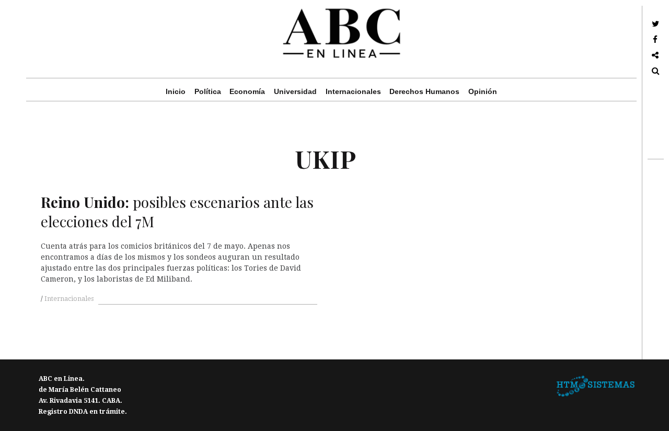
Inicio (176, 91)
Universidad (295, 91)
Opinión (482, 91)
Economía (247, 91)
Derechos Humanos (424, 91)
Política (207, 91)
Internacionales (353, 91)
